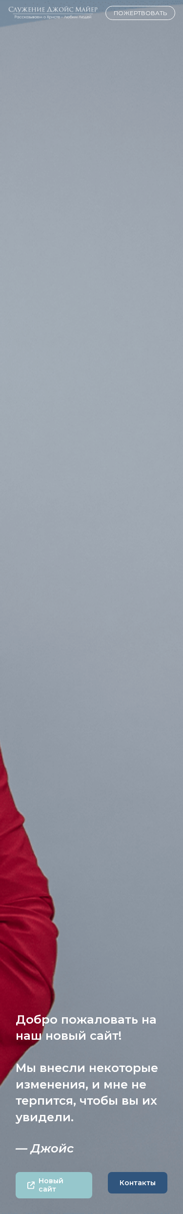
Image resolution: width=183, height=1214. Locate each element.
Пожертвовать (140, 13)
